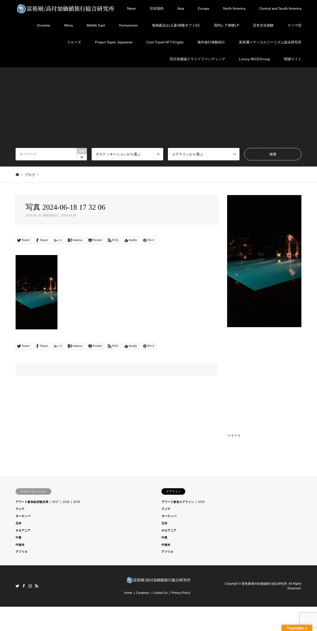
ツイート (234, 435)
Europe (203, 8)
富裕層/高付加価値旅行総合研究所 (264, 583)
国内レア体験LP (226, 25)
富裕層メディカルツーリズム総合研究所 (270, 42)
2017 (55, 502)
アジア (20, 509)
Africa (68, 25)
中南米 (20, 544)
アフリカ (21, 551)
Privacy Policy (180, 593)
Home (128, 593)
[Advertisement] (158, 110)
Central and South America (280, 8)
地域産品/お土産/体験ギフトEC (176, 25)
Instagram (30, 586)
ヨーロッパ (23, 516)
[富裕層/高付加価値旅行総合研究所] (66, 8)
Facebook (24, 586)
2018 (66, 502)
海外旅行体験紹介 (211, 42)
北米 (19, 523)
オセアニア (23, 530)
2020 (201, 502)
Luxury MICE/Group (254, 59)
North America (234, 8)
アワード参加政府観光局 (32, 502)
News (131, 8)
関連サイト (292, 59)
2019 (76, 502)
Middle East (96, 25)
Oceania (43, 25)
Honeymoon (128, 25)
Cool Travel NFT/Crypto (165, 42)
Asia (180, 8)
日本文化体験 (263, 25)
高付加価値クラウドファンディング (197, 59)
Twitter (17, 586)
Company (142, 593)
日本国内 (156, 8)
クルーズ (74, 42)
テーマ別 (294, 25)
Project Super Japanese (113, 42)
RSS (36, 586)
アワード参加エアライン (177, 502)
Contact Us (160, 593)
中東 (19, 537)
